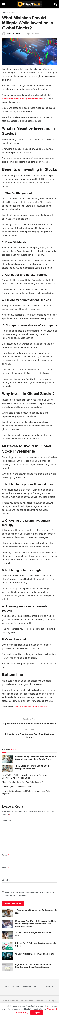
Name (5, 855)
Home (4, 12)
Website (6, 880)
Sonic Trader (14, 33)
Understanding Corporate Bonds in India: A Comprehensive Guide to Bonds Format (35, 758)
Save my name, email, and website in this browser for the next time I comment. (29, 894)
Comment (7, 820)
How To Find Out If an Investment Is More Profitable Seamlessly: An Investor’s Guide (24, 776)
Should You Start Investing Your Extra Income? (22, 782)
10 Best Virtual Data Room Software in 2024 (35, 953)
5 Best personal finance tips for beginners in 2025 (36, 911)
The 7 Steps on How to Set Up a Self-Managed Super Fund (32, 767)
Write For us (38, 986)
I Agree (36, 1012)
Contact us (49, 986)
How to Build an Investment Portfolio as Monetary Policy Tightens (26, 792)
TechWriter (26, 986)
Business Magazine (12, 986)
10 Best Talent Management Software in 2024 (33, 933)
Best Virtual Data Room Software (31, 706)
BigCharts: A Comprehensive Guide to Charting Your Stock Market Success (33, 965)
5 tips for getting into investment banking (19, 786)
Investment (13, 12)
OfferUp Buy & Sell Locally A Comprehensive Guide (36, 944)
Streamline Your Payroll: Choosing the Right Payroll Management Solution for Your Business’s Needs (35, 923)
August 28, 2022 (32, 33)
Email (5, 867)
